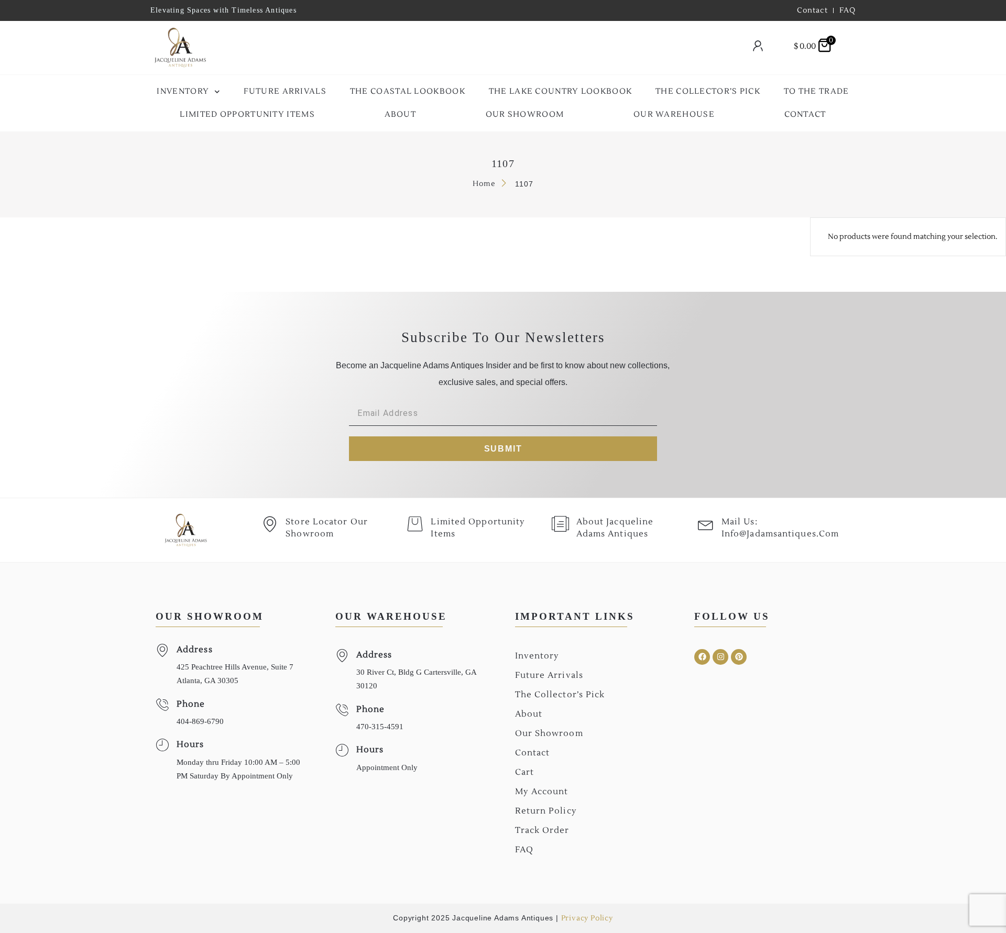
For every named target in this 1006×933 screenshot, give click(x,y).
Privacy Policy (587, 918)
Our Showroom (525, 114)
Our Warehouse (674, 114)
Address (195, 649)
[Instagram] (720, 657)
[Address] (162, 650)
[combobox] (475, 48)
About (401, 114)
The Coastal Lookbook (407, 91)
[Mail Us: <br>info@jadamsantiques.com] (706, 524)
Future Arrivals (285, 91)
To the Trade (816, 91)
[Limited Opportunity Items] (415, 524)
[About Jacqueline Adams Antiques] (560, 524)
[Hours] (162, 745)
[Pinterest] (739, 657)
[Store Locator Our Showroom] (270, 524)
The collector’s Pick (707, 91)
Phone (191, 704)
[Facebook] (702, 657)
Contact (805, 114)
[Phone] (162, 704)
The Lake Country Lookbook (560, 91)
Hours (190, 744)
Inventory (183, 91)
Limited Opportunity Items (247, 114)
